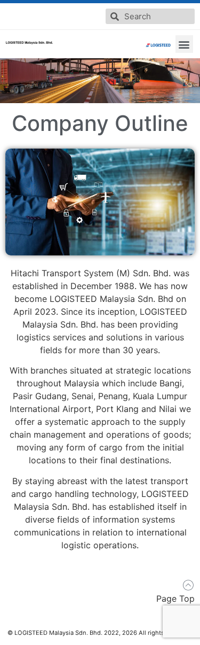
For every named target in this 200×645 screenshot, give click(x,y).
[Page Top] (188, 585)
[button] (184, 44)
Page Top (175, 598)
